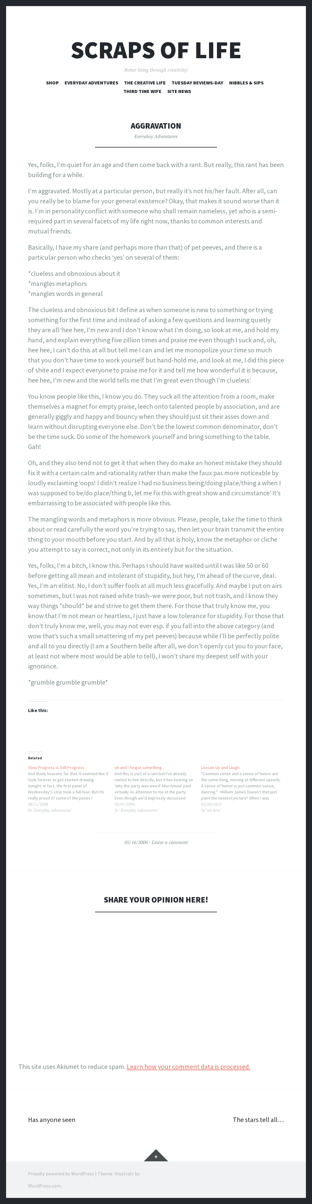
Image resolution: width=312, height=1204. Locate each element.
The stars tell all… (258, 1119)
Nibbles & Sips (246, 83)
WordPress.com (44, 1186)
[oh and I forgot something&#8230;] (158, 788)
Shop (52, 83)
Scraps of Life (156, 50)
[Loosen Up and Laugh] (244, 788)
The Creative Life (145, 83)
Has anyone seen (52, 1119)
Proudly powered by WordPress (61, 1173)
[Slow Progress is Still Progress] (71, 788)
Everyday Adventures (91, 83)
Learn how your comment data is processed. (188, 1066)
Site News (179, 91)
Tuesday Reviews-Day (197, 83)
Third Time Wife (142, 91)
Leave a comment (170, 842)
